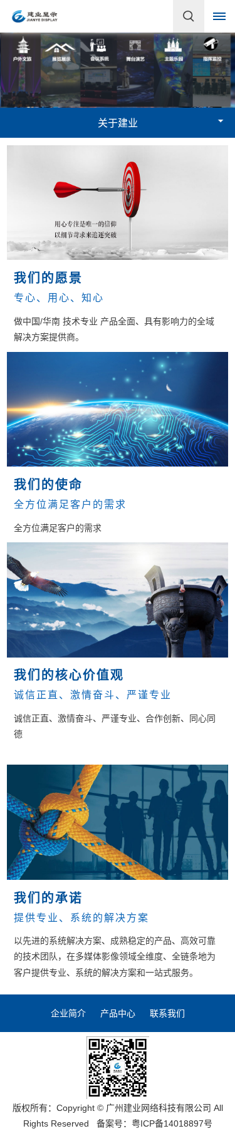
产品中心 (117, 1013)
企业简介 (68, 1013)
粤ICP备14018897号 (172, 1123)
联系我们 (167, 1013)
